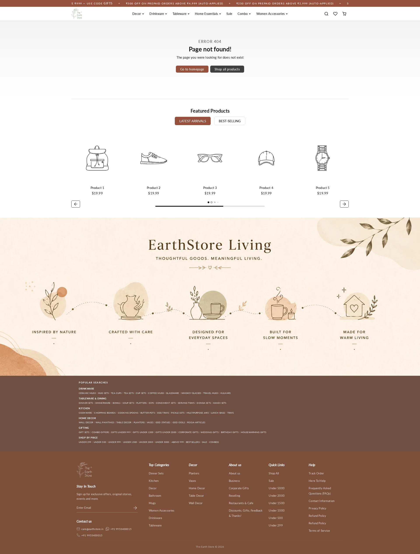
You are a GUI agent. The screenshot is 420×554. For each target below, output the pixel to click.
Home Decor (197, 488)
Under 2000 (277, 495)
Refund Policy (317, 515)
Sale (229, 14)
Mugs (152, 503)
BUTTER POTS (147, 412)
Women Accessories (162, 510)
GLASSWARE (172, 393)
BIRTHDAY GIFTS (230, 432)
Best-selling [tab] (230, 121)
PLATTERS (141, 403)
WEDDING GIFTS (210, 432)
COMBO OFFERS (100, 432)
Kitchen (154, 480)
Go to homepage (192, 69)
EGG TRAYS (163, 412)
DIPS (151, 403)
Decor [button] (137, 14)
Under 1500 (277, 503)
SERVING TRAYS (186, 403)
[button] (326, 13)
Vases (192, 480)
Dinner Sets (156, 473)
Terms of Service (319, 530)
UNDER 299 (85, 442)
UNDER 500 (100, 442)
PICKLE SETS (177, 412)
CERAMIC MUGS (87, 393)
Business (234, 480)
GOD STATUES (163, 422)
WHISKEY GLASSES (191, 393)
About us (234, 473)
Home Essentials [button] (207, 14)
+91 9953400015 (120, 529)
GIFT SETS (84, 432)
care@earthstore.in (92, 529)
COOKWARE (85, 412)
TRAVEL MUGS (210, 393)
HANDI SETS (219, 403)
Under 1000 (277, 510)
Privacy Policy (317, 508)
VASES (150, 422)
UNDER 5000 (162, 442)
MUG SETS (103, 393)
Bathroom (155, 495)
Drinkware (155, 518)
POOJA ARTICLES (196, 422)
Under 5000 (277, 488)
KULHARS (225, 393)
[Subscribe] (135, 507)
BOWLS (116, 403)
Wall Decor (196, 503)
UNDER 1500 (130, 442)
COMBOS (214, 442)
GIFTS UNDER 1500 (143, 432)
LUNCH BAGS (218, 412)
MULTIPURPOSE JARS (198, 412)
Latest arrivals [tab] (192, 121)
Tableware (155, 525)
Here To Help (317, 480)
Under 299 (276, 525)
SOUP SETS (128, 403)
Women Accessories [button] (271, 14)
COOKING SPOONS (128, 412)
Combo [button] (243, 14)
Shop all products (227, 69)
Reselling (234, 495)
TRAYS (230, 412)
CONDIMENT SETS (166, 403)
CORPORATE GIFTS (188, 432)
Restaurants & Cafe (241, 503)
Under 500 (276, 518)
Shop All (274, 473)
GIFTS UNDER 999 (120, 432)
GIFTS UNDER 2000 (166, 432)
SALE (204, 442)
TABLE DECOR (123, 422)
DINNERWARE (103, 403)
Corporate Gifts (239, 488)
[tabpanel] (210, 170)
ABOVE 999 (178, 442)
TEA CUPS (116, 393)
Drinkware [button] (157, 14)
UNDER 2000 (146, 442)
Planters (194, 473)
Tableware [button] (180, 14)
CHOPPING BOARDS (105, 412)
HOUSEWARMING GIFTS (253, 432)
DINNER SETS (86, 403)
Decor (153, 488)
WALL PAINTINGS (105, 422)
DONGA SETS (204, 403)
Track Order (316, 473)
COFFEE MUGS (156, 393)
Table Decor (196, 495)
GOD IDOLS (179, 422)
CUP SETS (141, 393)
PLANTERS (139, 422)
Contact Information (321, 501)
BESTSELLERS (193, 442)
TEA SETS (129, 393)
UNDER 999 (114, 442)
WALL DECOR (86, 422)
